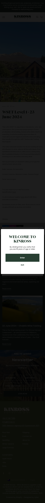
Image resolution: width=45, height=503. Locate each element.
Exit (22, 265)
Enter (22, 257)
